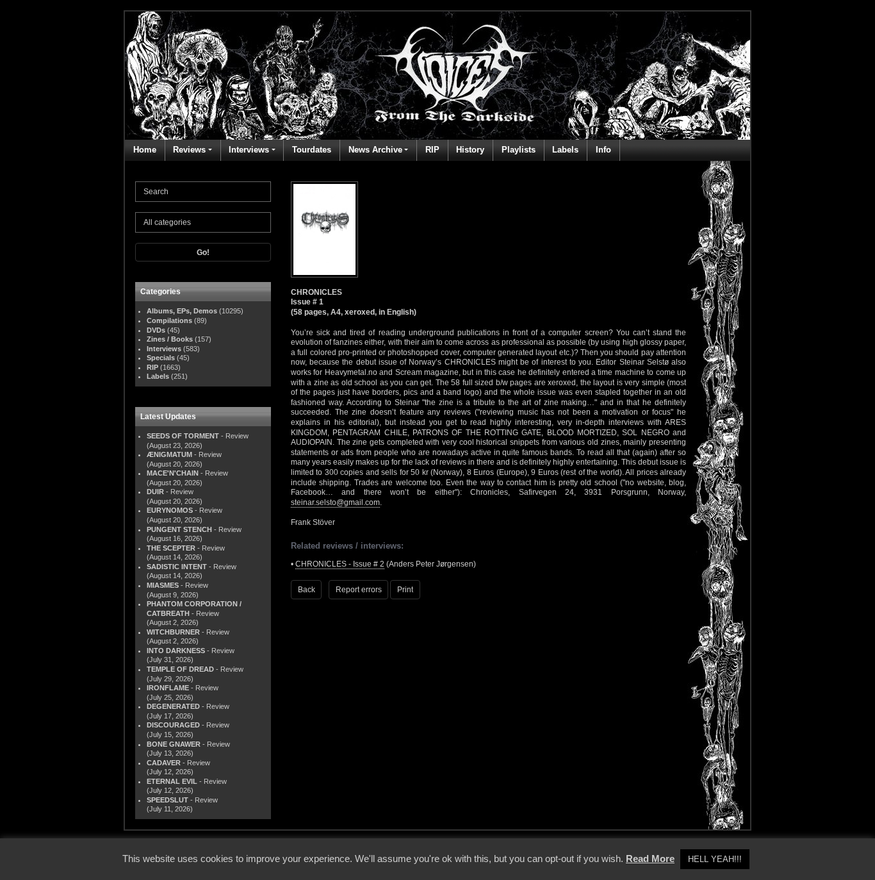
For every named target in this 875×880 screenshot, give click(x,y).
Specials (161, 357)
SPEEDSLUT (167, 800)
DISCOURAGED (173, 725)
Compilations (169, 320)
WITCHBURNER (173, 632)
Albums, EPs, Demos (182, 311)
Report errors (359, 589)
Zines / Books (170, 339)
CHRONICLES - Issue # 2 (339, 564)
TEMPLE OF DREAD (180, 669)
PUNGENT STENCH (179, 529)
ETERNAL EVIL (172, 781)
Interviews (249, 149)
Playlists (519, 149)
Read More (650, 858)
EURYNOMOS (170, 510)
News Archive (375, 149)
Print (405, 589)
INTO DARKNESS (176, 650)
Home (144, 149)
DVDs (156, 330)
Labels (565, 149)
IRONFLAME (168, 688)
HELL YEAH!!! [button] (715, 859)
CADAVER (164, 763)
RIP (432, 149)
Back (306, 589)
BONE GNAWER (173, 744)
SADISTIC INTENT (177, 566)
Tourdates (311, 149)
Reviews (189, 149)
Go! (203, 252)
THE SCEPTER (171, 548)
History (470, 149)
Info (603, 149)
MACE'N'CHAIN (173, 473)
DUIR (155, 491)
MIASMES (163, 585)
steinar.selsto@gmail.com (335, 502)
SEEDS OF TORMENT (183, 436)
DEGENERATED (173, 706)
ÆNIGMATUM (169, 454)
